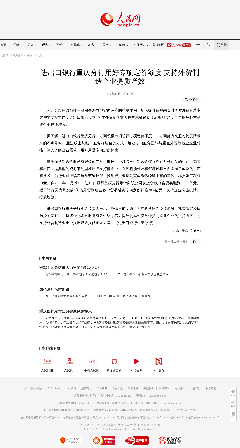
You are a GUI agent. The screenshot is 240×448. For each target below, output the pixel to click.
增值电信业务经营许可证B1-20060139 (114, 410)
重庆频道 (18, 55)
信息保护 (195, 388)
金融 (29, 55)
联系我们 (211, 388)
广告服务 (102, 388)
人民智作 (159, 370)
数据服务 (148, 388)
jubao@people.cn (157, 395)
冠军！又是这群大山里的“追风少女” (69, 267)
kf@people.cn (86, 403)
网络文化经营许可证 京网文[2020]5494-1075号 (92, 417)
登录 (224, 44)
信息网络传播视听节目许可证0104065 (42, 417)
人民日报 (47, 370)
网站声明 (164, 388)
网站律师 (180, 388)
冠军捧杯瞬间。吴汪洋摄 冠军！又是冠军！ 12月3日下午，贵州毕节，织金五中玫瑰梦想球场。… (109, 274)
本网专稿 (49, 258)
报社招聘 (71, 388)
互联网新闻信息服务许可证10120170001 (67, 410)
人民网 (4, 55)
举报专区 (158, 44)
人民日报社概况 (33, 388)
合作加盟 (117, 388)
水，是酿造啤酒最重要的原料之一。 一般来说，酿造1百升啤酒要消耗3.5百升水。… (100, 296)
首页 (3, 44)
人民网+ (69, 370)
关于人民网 (54, 388)
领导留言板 (114, 370)
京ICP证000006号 (174, 417)
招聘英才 (86, 388)
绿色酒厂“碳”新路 (54, 289)
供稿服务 (133, 388)
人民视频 (136, 370)
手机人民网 (91, 370)
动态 (39, 55)
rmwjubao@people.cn (171, 403)
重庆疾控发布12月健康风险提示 (65, 311)
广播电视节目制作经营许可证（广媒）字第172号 (168, 410)
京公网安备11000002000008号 (203, 417)
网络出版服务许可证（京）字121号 (141, 417)
